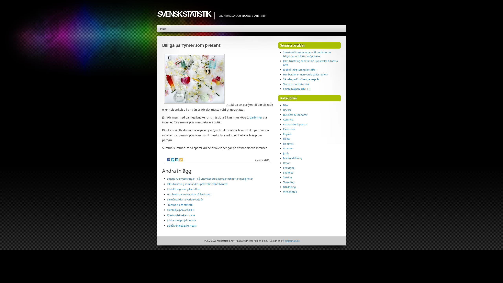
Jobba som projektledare (181, 220)
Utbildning (289, 187)
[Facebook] (168, 159)
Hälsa (286, 139)
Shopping (289, 167)
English (287, 134)
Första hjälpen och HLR (180, 210)
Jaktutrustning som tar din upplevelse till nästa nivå (197, 184)
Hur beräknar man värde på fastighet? (189, 194)
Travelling (288, 182)
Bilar (285, 105)
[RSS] (181, 159)
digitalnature (292, 241)
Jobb (286, 153)
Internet (288, 148)
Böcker (287, 110)
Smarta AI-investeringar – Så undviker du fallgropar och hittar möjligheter (210, 178)
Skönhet (288, 172)
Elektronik (289, 129)
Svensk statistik (183, 14)
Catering (288, 119)
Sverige (287, 177)
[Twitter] (172, 159)
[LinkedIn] (176, 159)
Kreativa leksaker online (181, 215)
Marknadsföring (292, 158)
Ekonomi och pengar (295, 124)
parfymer (256, 117)
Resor (286, 163)
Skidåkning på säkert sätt (181, 225)
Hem (163, 28)
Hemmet (288, 143)
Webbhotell (290, 192)
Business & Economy (295, 115)
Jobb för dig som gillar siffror (183, 189)
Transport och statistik (180, 205)
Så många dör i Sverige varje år (185, 199)
